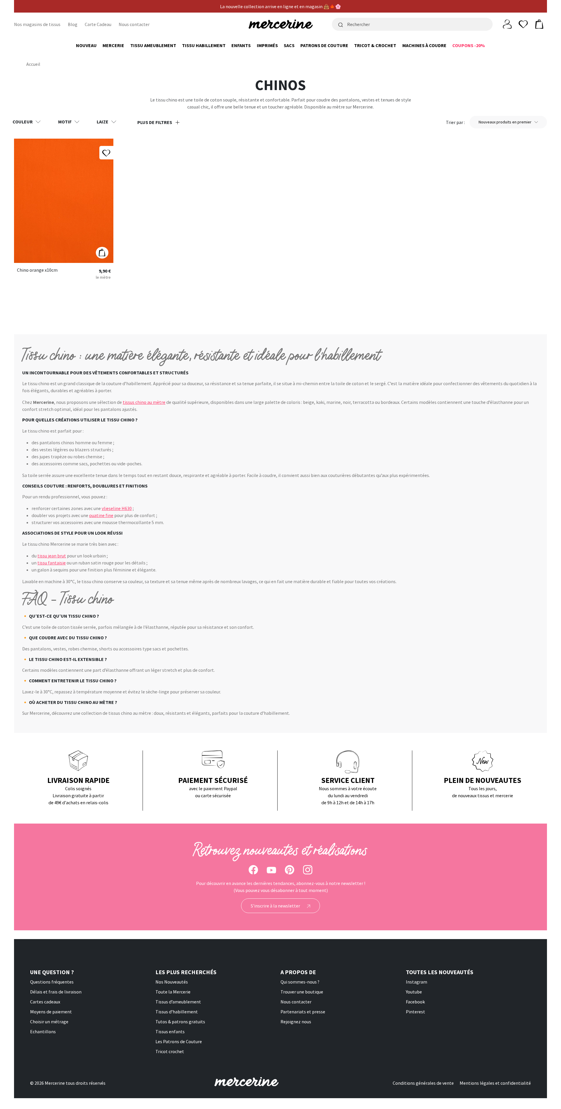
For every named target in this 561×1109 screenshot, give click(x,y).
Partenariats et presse (302, 1012)
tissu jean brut (51, 556)
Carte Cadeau (98, 24)
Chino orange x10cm (37, 270)
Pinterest (415, 1012)
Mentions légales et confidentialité (495, 1083)
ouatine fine (101, 515)
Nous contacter (134, 24)
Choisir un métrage (49, 1021)
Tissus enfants (170, 1031)
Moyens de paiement (51, 1012)
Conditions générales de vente (423, 1083)
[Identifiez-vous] (507, 24)
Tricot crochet (169, 1051)
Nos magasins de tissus (37, 24)
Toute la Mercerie (173, 992)
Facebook (415, 1002)
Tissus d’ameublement (178, 1002)
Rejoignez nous (295, 1021)
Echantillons (43, 1031)
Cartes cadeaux (45, 1002)
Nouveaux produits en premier (505, 122)
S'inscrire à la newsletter (276, 906)
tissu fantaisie (51, 563)
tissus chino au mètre (144, 402)
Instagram (416, 982)
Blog (72, 24)
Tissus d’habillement (176, 1012)
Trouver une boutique (301, 992)
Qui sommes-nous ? (299, 982)
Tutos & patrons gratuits (180, 1021)
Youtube (414, 992)
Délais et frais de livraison (56, 992)
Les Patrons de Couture (178, 1041)
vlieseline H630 (117, 508)
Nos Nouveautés (171, 982)
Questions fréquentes (52, 982)
